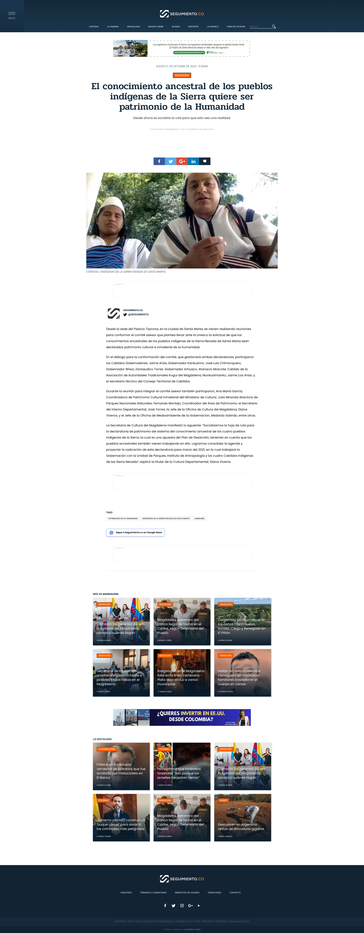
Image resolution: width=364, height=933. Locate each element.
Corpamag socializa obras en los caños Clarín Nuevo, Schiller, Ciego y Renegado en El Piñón (242, 626)
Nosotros (126, 892)
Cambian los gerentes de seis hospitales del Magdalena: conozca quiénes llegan (120, 628)
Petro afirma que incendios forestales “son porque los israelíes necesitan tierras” (179, 773)
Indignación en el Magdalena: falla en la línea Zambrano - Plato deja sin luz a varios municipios (181, 677)
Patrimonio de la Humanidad (123, 518)
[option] (182, 223)
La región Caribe (107, 749)
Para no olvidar (236, 26)
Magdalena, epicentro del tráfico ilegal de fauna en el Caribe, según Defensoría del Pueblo (180, 626)
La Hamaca (213, 26)
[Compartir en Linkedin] (193, 161)
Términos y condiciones (153, 892)
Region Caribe (156, 26)
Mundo (176, 26)
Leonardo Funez (192, 929)
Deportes (193, 26)
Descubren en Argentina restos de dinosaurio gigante (241, 826)
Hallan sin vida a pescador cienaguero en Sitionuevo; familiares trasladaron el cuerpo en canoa (239, 677)
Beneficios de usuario (187, 892)
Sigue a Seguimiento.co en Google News (139, 532)
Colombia (164, 749)
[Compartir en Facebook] (159, 161)
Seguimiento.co (133, 310)
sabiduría (200, 518)
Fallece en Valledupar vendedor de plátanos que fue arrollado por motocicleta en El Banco (121, 771)
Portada (94, 26)
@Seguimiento (138, 314)
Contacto (235, 892)
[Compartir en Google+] (182, 161)
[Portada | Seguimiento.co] (182, 13)
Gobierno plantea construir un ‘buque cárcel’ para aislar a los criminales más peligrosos (121, 824)
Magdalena (133, 26)
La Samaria (113, 26)
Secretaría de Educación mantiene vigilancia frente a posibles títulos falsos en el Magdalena (119, 677)
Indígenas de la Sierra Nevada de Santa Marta (166, 518)
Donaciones (214, 892)
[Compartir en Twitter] (170, 161)
